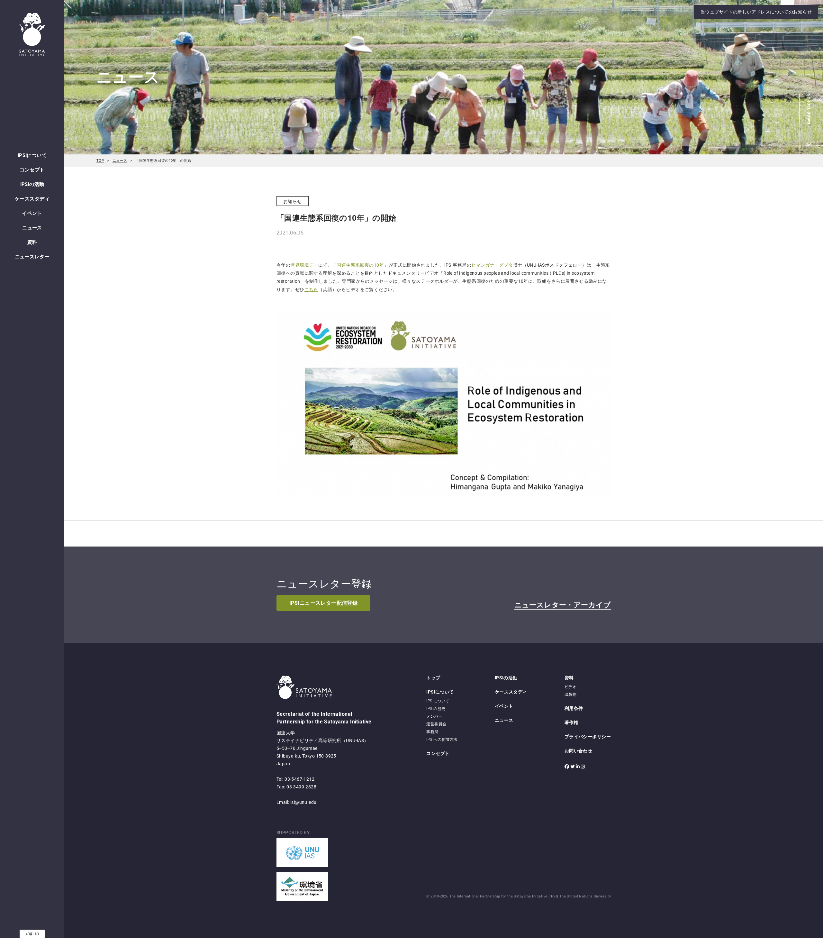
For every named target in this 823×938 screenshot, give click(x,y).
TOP (100, 161)
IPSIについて (32, 155)
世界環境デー (304, 265)
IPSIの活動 (32, 184)
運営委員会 (436, 724)
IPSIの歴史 (435, 708)
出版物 (570, 694)
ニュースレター (32, 257)
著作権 (571, 722)
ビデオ (570, 687)
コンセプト (32, 170)
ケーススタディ (32, 199)
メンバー (434, 716)
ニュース (32, 228)
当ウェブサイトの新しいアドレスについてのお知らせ (756, 11)
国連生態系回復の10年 (360, 265)
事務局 (432, 732)
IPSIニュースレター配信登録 (323, 603)
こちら (311, 289)
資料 (32, 242)
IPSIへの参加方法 (441, 739)
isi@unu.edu (303, 802)
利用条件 (574, 708)
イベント (32, 213)
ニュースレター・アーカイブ (562, 605)
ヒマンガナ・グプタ (492, 265)
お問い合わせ (578, 750)
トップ (433, 677)
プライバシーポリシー (588, 736)
